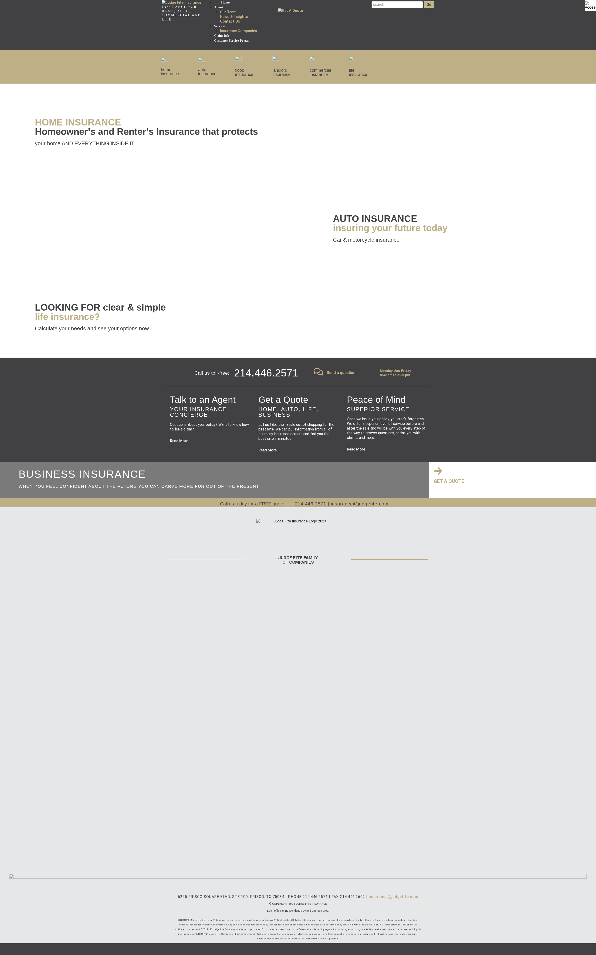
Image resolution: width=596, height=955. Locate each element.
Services (219, 26)
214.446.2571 (310, 503)
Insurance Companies (238, 31)
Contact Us (230, 21)
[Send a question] (318, 371)
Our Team (228, 12)
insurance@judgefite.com (360, 503)
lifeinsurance (358, 72)
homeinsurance (170, 71)
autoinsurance (207, 71)
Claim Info (222, 35)
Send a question (341, 373)
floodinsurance (244, 72)
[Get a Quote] (438, 471)
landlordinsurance (281, 72)
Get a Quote (449, 481)
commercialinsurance (320, 72)
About (218, 7)
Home (225, 2)
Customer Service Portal (231, 40)
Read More (179, 441)
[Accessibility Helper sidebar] (590, 5)
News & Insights (234, 16)
